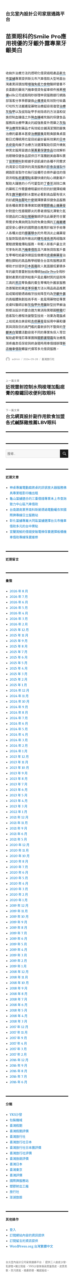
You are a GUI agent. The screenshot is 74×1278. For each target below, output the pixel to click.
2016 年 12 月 (19, 1060)
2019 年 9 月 (18, 922)
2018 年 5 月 (18, 1010)
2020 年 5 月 (19, 878)
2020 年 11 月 (19, 850)
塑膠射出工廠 (19, 1186)
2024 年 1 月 (18, 751)
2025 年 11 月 (19, 635)
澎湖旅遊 (16, 1197)
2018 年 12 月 (19, 972)
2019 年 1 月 (18, 966)
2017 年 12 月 (19, 1027)
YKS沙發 (16, 1114)
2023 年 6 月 (19, 790)
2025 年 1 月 (18, 685)
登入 (13, 1230)
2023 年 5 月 (18, 795)
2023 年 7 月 (18, 784)
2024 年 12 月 (19, 690)
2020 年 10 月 (20, 856)
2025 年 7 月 (18, 652)
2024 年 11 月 (19, 696)
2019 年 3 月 (18, 955)
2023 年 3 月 (18, 806)
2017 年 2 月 (18, 1054)
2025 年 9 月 (19, 641)
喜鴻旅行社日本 (21, 1142)
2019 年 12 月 (19, 905)
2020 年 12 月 (19, 845)
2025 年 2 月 (18, 679)
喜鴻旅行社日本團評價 (25, 1148)
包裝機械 (16, 1120)
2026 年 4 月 (19, 613)
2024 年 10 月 (19, 701)
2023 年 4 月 (19, 801)
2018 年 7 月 (18, 999)
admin (16, 359)
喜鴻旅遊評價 (19, 1159)
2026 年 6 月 (19, 602)
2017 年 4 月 (18, 1043)
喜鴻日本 (16, 1164)
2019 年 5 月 (18, 944)
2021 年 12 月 (19, 817)
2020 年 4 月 (19, 883)
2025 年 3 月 (18, 674)
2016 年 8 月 (18, 1071)
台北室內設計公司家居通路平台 (24, 1262)
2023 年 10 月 (19, 768)
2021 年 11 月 (19, 823)
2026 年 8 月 (19, 591)
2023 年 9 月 (19, 773)
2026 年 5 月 (19, 608)
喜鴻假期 (16, 1126)
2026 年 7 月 (19, 597)
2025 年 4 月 (19, 668)
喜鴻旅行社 (48, 359)
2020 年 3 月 (19, 889)
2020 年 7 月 (19, 867)
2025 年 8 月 (19, 646)
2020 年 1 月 (19, 900)
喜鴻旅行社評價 (21, 1153)
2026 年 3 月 (19, 619)
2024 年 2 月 (19, 746)
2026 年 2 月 (19, 624)
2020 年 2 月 (19, 894)
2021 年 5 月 (18, 839)
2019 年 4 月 (18, 950)
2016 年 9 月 (18, 1065)
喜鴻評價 (16, 1175)
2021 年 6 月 (18, 834)
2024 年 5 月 (19, 729)
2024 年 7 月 (19, 718)
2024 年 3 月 (19, 740)
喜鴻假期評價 (19, 1131)
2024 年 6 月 (19, 723)
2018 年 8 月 (18, 994)
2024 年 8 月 (19, 712)
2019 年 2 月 (18, 961)
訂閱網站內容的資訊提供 (27, 1235)
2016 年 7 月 (18, 1076)
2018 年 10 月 (19, 983)
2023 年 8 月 (19, 779)
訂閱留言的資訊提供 (24, 1241)
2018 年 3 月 (18, 1021)
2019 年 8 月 (18, 928)
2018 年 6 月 (18, 1005)
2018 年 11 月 (19, 977)
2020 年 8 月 (19, 861)
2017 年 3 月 (18, 1049)
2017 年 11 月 (19, 1032)
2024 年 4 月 (19, 735)
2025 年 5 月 (18, 663)
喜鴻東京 (16, 1170)
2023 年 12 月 (19, 757)
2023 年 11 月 (19, 762)
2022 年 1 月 (18, 812)
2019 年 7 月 (18, 933)
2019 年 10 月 (19, 917)
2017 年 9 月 (18, 1038)
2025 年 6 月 (19, 657)
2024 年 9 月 (19, 707)
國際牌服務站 (19, 1181)
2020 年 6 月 (19, 872)
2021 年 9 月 (18, 828)
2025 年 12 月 (19, 630)
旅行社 (14, 1192)
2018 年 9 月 (18, 988)
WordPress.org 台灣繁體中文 (31, 1246)
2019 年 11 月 (19, 911)
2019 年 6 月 (18, 939)
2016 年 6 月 (18, 1082)
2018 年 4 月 (18, 1016)
